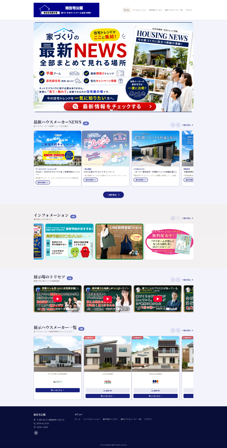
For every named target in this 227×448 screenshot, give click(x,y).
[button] (58, 158)
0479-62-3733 (43, 423)
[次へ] (178, 125)
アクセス (189, 10)
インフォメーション (139, 10)
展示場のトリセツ (155, 10)
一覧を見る (186, 125)
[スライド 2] (114, 110)
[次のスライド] (190, 67)
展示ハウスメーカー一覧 (173, 10)
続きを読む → (43, 180)
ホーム (126, 10)
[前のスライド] (37, 67)
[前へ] (173, 125)
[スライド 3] (116, 110)
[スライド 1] (111, 110)
